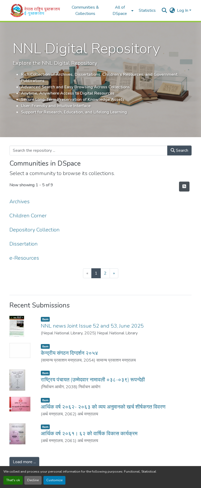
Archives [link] (19, 201)
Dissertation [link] (23, 243)
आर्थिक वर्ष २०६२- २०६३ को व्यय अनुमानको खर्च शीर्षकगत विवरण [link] (103, 406)
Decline (33, 480)
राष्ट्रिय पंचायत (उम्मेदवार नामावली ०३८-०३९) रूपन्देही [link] (93, 379)
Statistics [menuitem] (147, 10)
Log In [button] (183, 10)
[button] (35, 10)
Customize (54, 480)
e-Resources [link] (24, 258)
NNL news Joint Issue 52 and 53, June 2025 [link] (92, 325)
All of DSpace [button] (120, 10)
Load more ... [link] (24, 462)
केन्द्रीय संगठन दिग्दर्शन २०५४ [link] (69, 353)
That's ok (13, 480)
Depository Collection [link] (34, 229)
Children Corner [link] (28, 215)
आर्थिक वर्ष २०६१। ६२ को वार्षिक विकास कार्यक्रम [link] (89, 433)
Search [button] (181, 150)
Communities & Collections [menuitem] (85, 10)
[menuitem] (121, 10)
